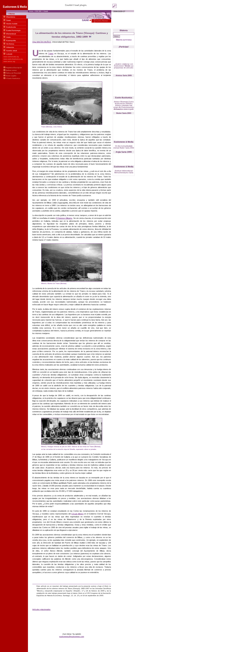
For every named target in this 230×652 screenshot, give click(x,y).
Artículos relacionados (41, 609)
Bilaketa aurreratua (124, 40)
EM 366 (38, 11)
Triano (50, 54)
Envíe (127, 66)
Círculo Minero (77, 514)
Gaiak (45, 11)
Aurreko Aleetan (101, 21)
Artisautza (118, 109)
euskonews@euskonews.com (71, 637)
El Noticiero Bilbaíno (64, 218)
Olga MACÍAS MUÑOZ (41, 42)
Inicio (31, 11)
